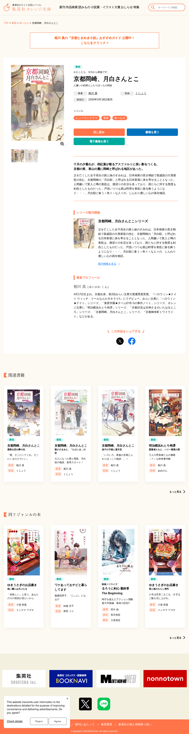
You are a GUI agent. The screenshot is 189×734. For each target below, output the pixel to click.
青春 (106, 117)
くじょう (140, 93)
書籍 (14, 23)
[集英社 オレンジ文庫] (27, 9)
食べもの (24, 23)
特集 (136, 7)
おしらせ (127, 7)
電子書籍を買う (99, 141)
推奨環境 (106, 724)
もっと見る (175, 491)
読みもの (84, 7)
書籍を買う (152, 132)
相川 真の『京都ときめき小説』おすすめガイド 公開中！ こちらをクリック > (94, 40)
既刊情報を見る (107, 263)
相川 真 (92, 93)
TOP (6, 23)
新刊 (62, 7)
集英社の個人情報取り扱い (135, 724)
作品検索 (72, 7)
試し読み (99, 132)
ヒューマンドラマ (86, 117)
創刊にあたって (84, 724)
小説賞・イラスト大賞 (105, 7)
